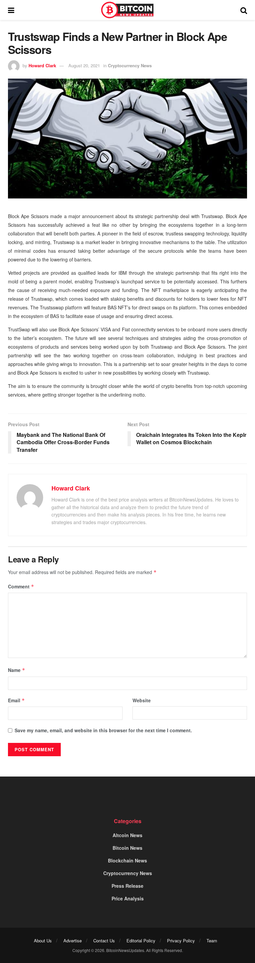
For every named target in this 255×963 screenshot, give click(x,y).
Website (141, 700)
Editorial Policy (141, 940)
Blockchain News (127, 860)
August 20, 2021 (84, 65)
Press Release (127, 885)
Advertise (72, 940)
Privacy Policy (181, 940)
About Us (43, 940)
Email (16, 700)
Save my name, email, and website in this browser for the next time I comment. (103, 730)
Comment (21, 586)
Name (16, 670)
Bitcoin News (127, 847)
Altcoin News (127, 835)
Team (212, 940)
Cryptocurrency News (130, 65)
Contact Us (104, 940)
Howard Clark (42, 65)
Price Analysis (128, 898)
